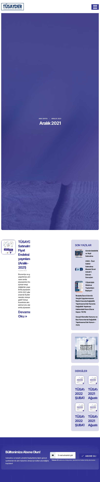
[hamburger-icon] (95, 7)
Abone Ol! (90, 456)
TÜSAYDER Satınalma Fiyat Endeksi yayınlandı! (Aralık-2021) (26, 254)
